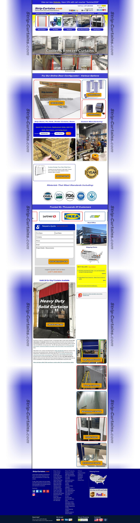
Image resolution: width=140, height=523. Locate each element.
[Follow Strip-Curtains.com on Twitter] (99, 10)
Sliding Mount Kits (57, 484)
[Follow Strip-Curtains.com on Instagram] (105, 10)
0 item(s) (104, 5)
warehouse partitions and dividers (47, 346)
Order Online (62, 176)
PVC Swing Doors (69, 488)
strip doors (71, 345)
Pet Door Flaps (68, 497)
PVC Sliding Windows (70, 490)
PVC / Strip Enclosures (70, 475)
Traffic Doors (91, 437)
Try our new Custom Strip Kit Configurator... (87, 285)
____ (37, 495)
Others (80, 471)
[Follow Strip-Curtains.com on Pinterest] (103, 10)
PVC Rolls (67, 477)
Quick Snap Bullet (57, 483)
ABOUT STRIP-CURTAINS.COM (87, 13)
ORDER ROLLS (94, 114)
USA (101, 7)
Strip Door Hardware (69, 474)
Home (84, 10)
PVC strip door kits (59, 350)
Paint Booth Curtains (69, 503)
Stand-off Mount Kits (57, 480)
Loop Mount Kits (57, 478)
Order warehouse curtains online (52, 362)
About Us (80, 478)
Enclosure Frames (91, 463)
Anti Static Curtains (57, 488)
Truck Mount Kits (57, 487)
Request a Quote (81, 472)
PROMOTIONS (75, 13)
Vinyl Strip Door (56, 499)
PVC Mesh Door (68, 493)
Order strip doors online (38, 362)
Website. (57, 2)
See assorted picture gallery (67, 362)
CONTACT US (100, 13)
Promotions (80, 477)
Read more (34, 488)
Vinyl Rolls (67, 478)
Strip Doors (56, 471)
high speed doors (68, 346)
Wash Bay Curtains (69, 502)
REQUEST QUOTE (53, 13)
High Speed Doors (91, 359)
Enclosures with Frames (58, 493)
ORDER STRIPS (94, 95)
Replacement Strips (69, 472)
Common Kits (56, 474)
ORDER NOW (70, 61)
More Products (69, 471)
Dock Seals (67, 494)
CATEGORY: (36, 133)
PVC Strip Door (56, 500)
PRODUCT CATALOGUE (41, 13)
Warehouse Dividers (69, 480)
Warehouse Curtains (91, 411)
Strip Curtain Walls (57, 491)
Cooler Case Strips (57, 490)
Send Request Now (59, 261)
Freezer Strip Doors (57, 477)
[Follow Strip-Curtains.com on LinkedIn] (101, 10)
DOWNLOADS (65, 13)
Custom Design (56, 472)
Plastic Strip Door (57, 497)
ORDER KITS (57, 103)
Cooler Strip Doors (57, 475)
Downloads (80, 475)
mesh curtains (36, 346)
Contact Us (90, 10)
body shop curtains (59, 346)
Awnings (67, 484)
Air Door (67, 496)
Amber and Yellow (57, 481)
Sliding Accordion (57, 486)
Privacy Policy (81, 480)
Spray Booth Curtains (70, 504)
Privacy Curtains (92, 385)
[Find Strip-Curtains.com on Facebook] (98, 10)
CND (105, 7)
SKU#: (52, 133)
